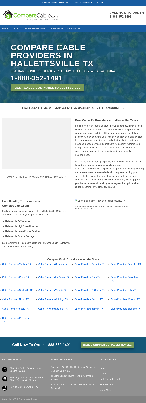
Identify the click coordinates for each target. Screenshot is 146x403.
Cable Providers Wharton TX (125, 299)
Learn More (73, 29)
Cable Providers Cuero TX (15, 277)
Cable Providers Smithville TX (17, 290)
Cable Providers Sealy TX (15, 309)
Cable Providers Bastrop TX (88, 299)
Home (5, 29)
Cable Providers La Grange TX (54, 277)
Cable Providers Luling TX (124, 290)
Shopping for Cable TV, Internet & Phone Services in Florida (26, 378)
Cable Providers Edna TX (87, 277)
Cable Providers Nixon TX (15, 299)
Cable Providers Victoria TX (52, 290)
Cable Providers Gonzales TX (126, 264)
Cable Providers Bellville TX (88, 309)
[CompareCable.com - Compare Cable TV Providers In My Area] (30, 15)
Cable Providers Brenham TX (125, 309)
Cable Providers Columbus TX (89, 264)
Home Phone (57, 29)
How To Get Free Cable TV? (24, 387)
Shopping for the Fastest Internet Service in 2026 (26, 369)
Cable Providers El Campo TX (89, 290)
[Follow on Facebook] (142, 28)
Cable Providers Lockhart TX (53, 309)
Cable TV (16, 29)
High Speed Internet (36, 29)
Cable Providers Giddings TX (53, 299)
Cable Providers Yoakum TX (16, 264)
